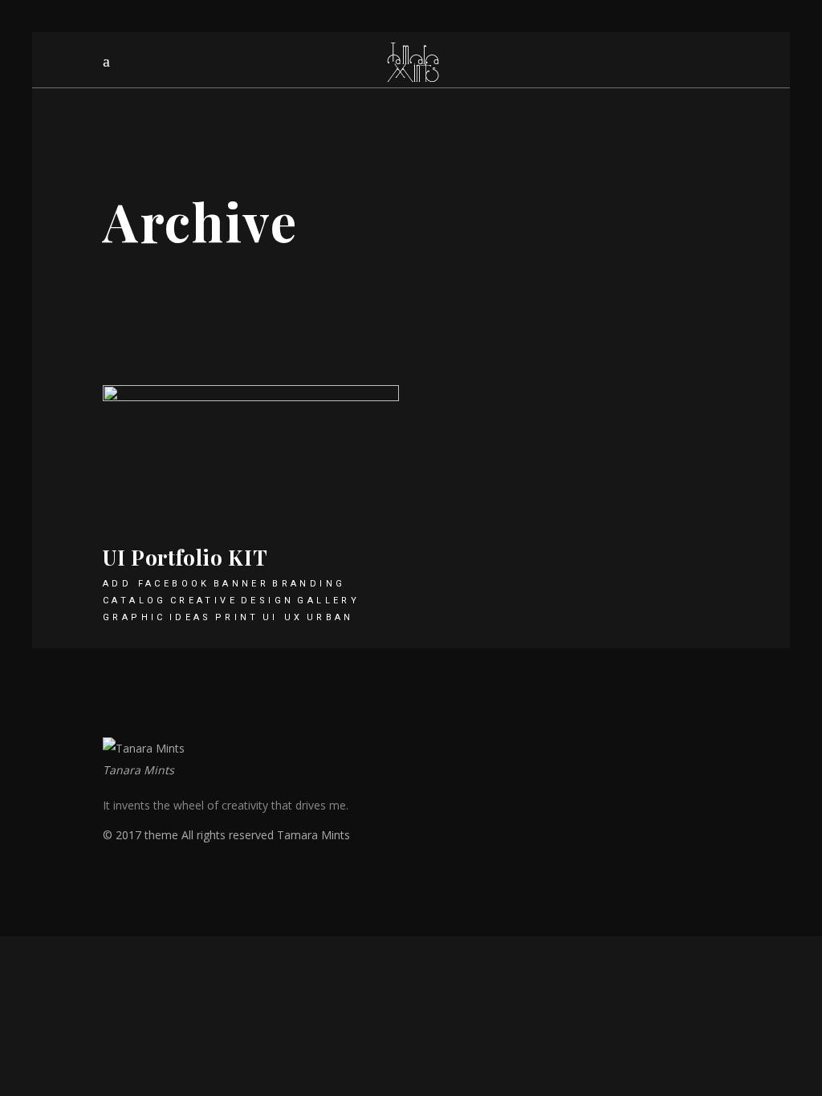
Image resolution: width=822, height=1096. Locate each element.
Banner (241, 583)
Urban (330, 617)
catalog (135, 600)
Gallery (328, 600)
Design (267, 600)
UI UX (282, 617)
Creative (204, 600)
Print (237, 617)
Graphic (134, 617)
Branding (308, 583)
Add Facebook (156, 583)
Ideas (190, 617)
